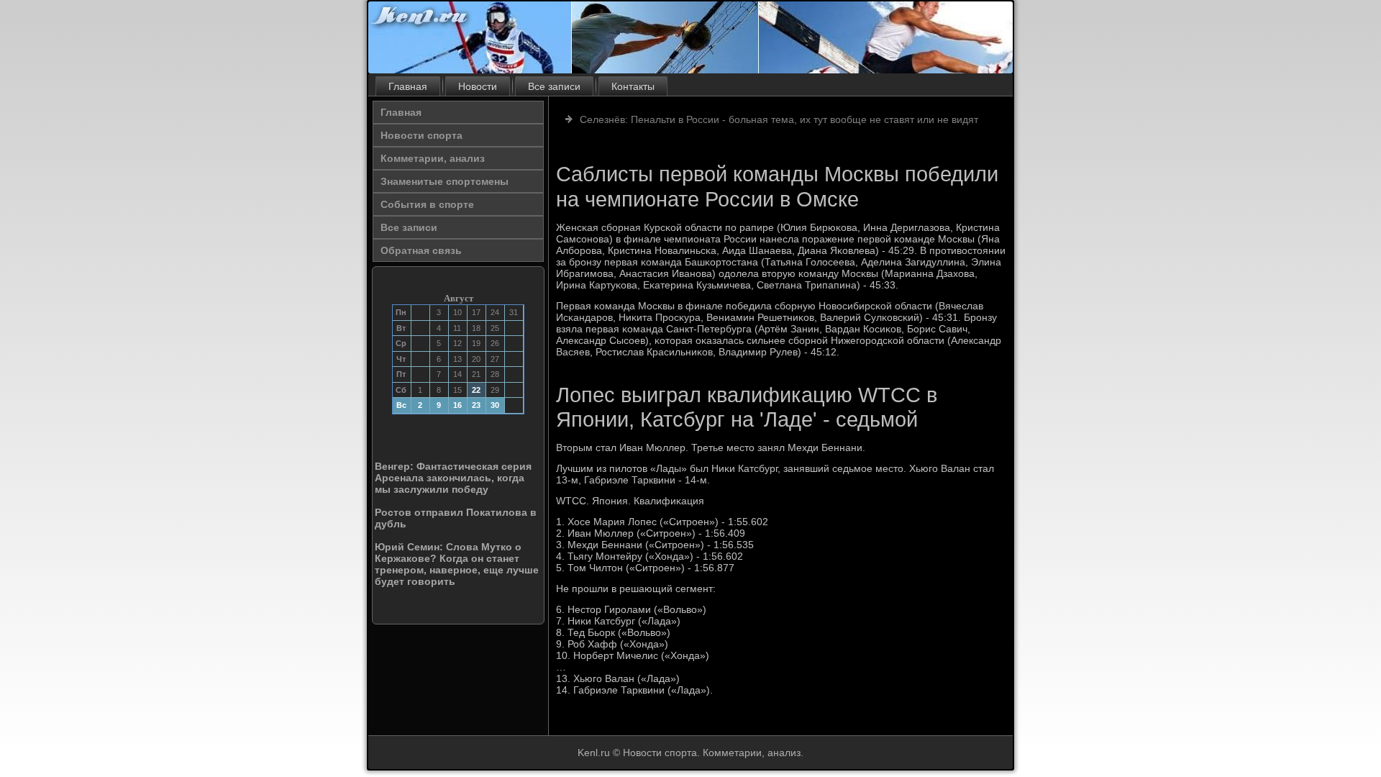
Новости (477, 86)
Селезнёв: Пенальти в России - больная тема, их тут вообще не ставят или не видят (779, 119)
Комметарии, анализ (432, 158)
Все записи (554, 86)
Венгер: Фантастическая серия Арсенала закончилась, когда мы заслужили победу (453, 477)
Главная (407, 86)
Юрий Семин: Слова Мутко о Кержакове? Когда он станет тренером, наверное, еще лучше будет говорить (457, 564)
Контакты (633, 86)
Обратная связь (421, 250)
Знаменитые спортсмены (444, 181)
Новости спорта (421, 135)
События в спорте (427, 204)
